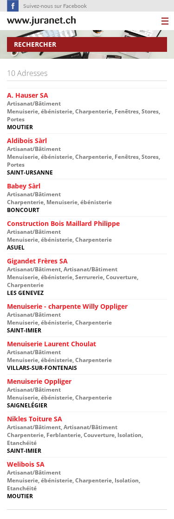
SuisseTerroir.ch (41, 21)
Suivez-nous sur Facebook (55, 6)
